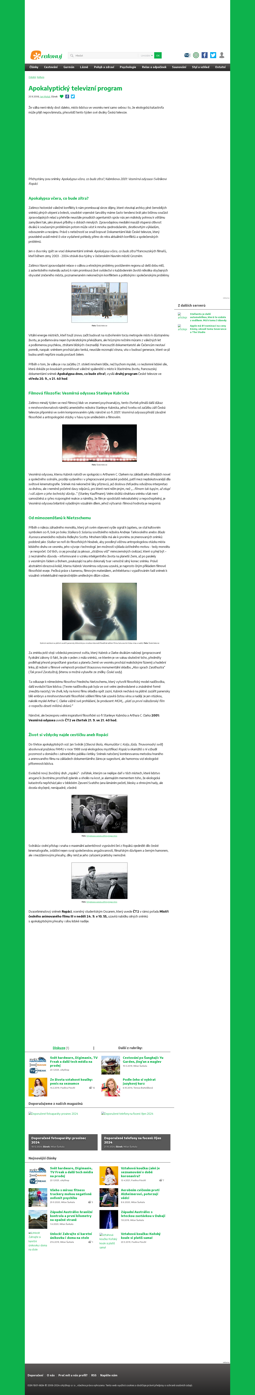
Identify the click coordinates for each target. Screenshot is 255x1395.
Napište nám (108, 1375)
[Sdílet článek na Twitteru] (73, 96)
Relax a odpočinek (154, 67)
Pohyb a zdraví (104, 67)
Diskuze (59, 1048)
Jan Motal (45, 96)
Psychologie (128, 67)
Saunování (179, 67)
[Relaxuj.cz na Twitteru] (213, 55)
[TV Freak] (187, 55)
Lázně (84, 67)
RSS (94, 1375)
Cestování (50, 67)
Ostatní (220, 67)
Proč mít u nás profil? (73, 1375)
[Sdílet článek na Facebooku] (67, 96)
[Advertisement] (127, 23)
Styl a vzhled (200, 67)
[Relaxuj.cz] (46, 55)
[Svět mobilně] (196, 55)
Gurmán (68, 67)
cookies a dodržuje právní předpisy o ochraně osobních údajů (159, 1385)
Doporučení (35, 1375)
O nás (51, 1375)
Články (33, 67)
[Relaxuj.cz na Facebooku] (205, 55)
